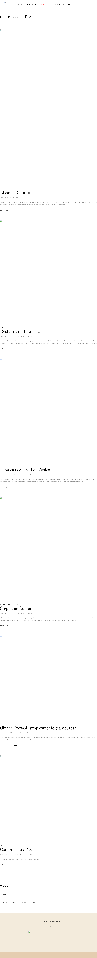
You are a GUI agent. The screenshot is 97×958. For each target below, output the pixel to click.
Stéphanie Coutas (16, 608)
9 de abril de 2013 (6, 854)
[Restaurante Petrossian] (34, 271)
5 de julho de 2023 (6, 198)
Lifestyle (4, 327)
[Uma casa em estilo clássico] (34, 410)
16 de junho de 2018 (6, 336)
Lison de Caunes (15, 193)
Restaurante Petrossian (21, 331)
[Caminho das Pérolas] (28, 798)
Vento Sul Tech (56, 955)
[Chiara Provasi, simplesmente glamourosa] (30, 678)
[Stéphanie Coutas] (34, 548)
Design (27, 189)
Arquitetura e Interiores (11, 189)
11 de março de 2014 (7, 733)
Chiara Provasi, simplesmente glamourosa (38, 728)
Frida (16, 198)
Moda (2, 845)
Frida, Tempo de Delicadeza (25, 336)
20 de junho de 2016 (6, 613)
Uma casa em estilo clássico (25, 470)
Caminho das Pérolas (19, 850)
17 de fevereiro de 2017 (7, 475)
